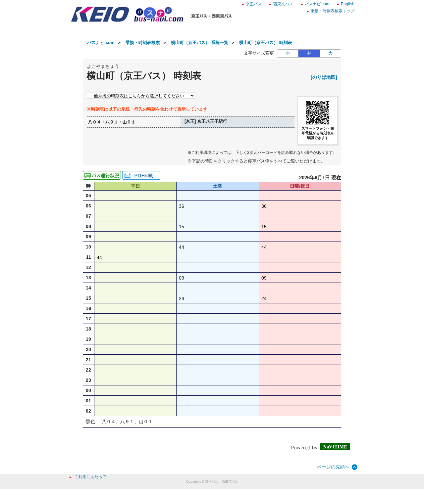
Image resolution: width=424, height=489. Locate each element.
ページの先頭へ (333, 466)
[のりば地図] (324, 77)
